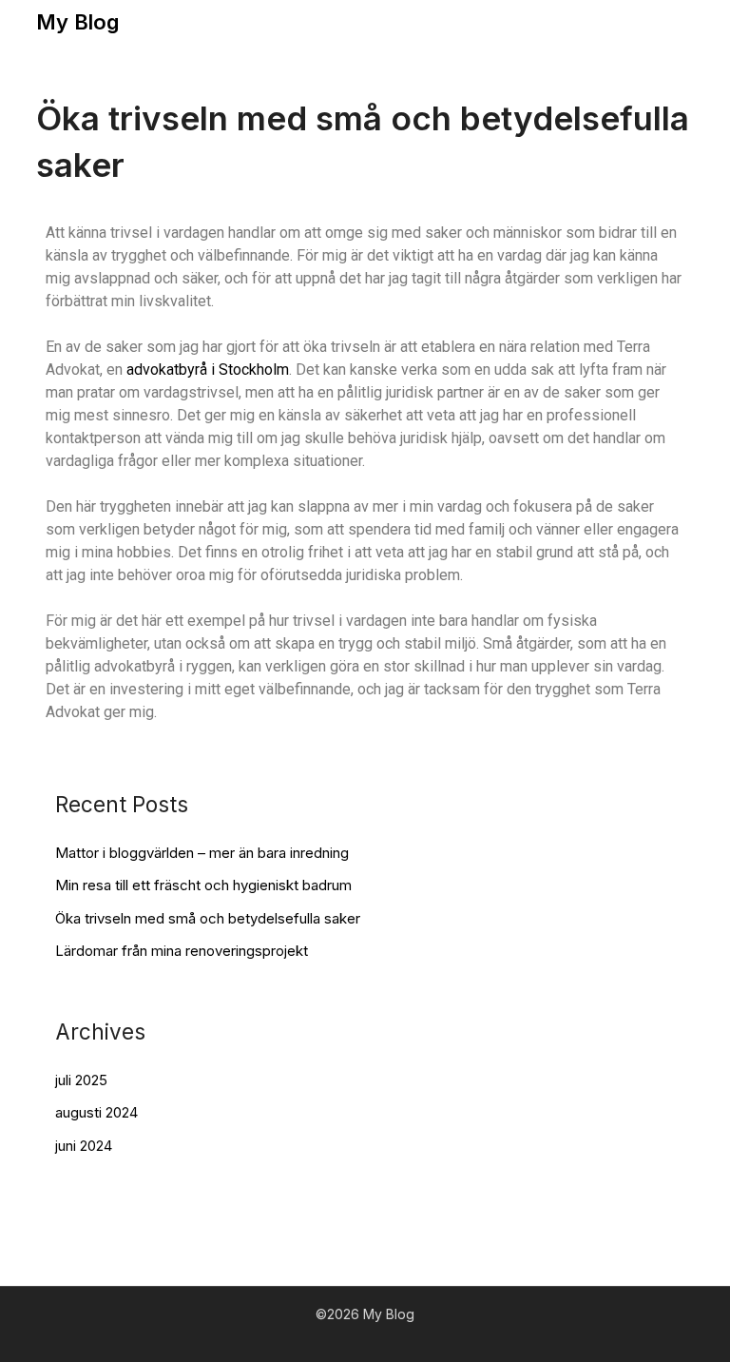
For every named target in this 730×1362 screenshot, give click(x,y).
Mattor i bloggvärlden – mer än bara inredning (202, 853)
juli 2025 (81, 1080)
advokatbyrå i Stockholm (207, 369)
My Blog (77, 22)
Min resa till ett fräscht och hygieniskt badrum (203, 885)
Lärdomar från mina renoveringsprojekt (181, 951)
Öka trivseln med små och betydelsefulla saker (207, 918)
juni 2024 (83, 1146)
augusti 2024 (96, 1112)
